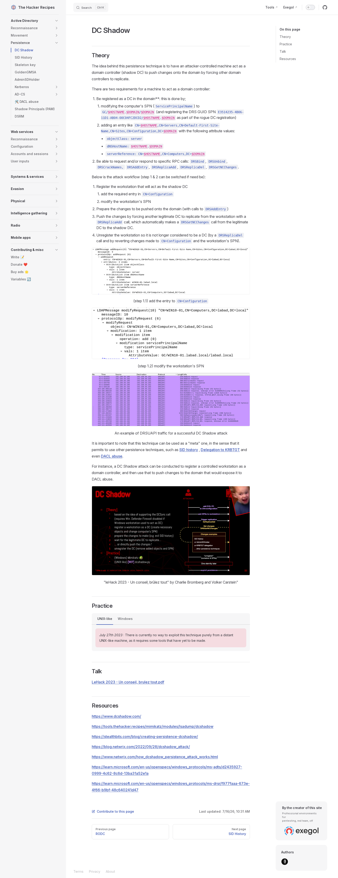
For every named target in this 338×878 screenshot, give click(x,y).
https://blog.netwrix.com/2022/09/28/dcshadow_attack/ (141, 746)
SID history (188, 449)
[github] (325, 7)
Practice (286, 44)
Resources (288, 59)
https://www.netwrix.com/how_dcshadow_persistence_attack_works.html (155, 756)
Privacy (94, 871)
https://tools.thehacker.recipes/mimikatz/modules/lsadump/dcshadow (152, 726)
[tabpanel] (171, 638)
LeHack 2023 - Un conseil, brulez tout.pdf (128, 682)
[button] (35, 20)
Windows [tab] (125, 619)
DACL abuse (111, 456)
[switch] (310, 7)
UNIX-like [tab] (104, 619)
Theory (285, 37)
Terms (78, 871)
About (110, 871)
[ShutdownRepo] (284, 861)
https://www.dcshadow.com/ (116, 716)
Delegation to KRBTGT (220, 449)
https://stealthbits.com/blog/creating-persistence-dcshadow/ (145, 736)
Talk (283, 51)
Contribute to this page (115, 811)
